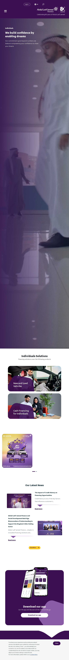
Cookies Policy (34, 654)
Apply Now (18, 386)
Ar (37, 4)
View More (33, 547)
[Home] (49, 11)
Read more (38, 509)
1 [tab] (32, 471)
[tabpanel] (34, 451)
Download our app (34, 615)
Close (56, 643)
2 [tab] (35, 471)
